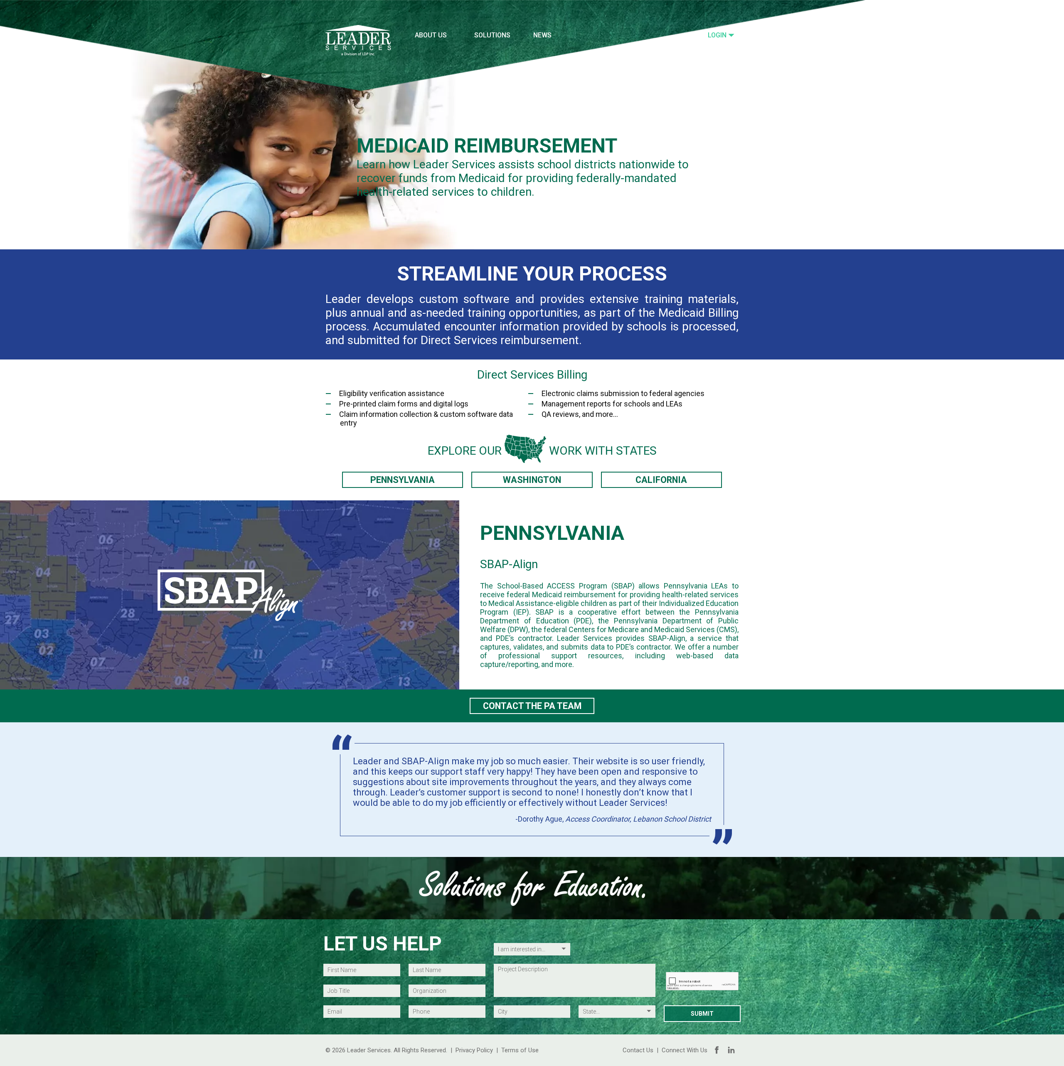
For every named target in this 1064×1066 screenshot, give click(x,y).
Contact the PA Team (532, 706)
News (542, 35)
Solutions (492, 35)
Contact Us (638, 1050)
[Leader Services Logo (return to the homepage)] (358, 40)
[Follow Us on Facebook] (716, 1050)
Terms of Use (520, 1050)
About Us (431, 35)
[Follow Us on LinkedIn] (731, 1050)
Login (718, 35)
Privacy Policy (474, 1050)
